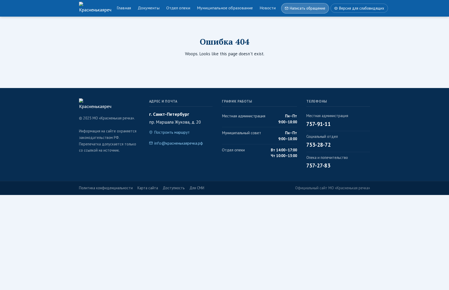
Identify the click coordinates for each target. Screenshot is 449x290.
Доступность (174, 187)
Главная (124, 7)
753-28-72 (318, 144)
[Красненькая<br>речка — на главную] (95, 8)
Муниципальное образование (225, 7)
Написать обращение (307, 8)
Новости (268, 7)
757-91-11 (318, 123)
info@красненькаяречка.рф (178, 143)
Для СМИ (196, 187)
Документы (149, 7)
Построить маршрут (172, 132)
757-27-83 (318, 165)
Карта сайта (147, 187)
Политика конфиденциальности (106, 187)
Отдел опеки (178, 7)
